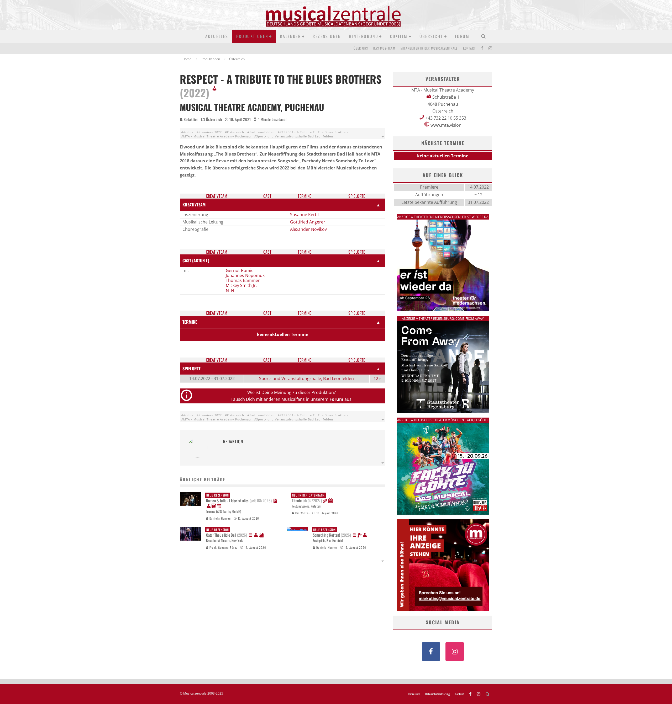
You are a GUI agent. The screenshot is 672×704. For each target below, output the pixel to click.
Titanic (308, 498)
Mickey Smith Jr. (241, 285)
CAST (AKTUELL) (195, 260)
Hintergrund (363, 36)
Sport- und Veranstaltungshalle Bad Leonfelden (294, 136)
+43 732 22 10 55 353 (446, 118)
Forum (462, 36)
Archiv (188, 132)
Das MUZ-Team (384, 48)
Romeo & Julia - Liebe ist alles (239, 498)
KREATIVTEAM (194, 204)
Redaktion (190, 119)
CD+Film (399, 36)
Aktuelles (216, 36)
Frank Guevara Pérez (223, 547)
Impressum (414, 694)
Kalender (290, 36)
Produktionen (252, 36)
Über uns (361, 48)
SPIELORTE (191, 368)
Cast (267, 196)
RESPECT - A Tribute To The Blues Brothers (314, 132)
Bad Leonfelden (262, 132)
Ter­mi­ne (304, 196)
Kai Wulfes (302, 513)
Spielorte (356, 196)
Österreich (214, 119)
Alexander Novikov (308, 229)
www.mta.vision (445, 125)
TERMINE (189, 322)
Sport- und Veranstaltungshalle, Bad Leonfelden (306, 378)
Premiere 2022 (210, 132)
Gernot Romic (239, 270)
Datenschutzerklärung (437, 694)
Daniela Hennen (219, 518)
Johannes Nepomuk (245, 275)
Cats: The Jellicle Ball (226, 532)
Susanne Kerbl (304, 214)
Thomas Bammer (243, 280)
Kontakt (469, 48)
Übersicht (431, 36)
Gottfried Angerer (307, 222)
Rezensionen (327, 36)
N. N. (230, 291)
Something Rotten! (332, 532)
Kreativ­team (216, 196)
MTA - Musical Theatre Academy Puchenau (217, 136)
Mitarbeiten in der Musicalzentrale (429, 48)
